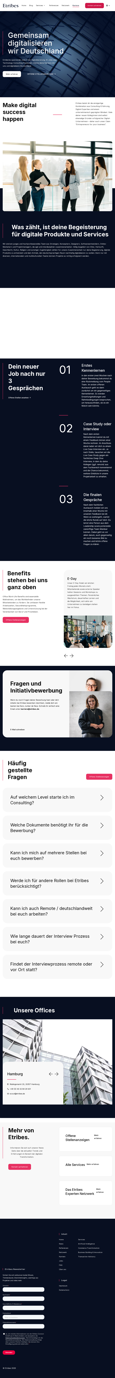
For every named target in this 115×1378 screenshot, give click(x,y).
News (61, 1244)
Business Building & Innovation (90, 1252)
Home (24, 5)
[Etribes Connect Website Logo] (10, 5)
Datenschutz (64, 1290)
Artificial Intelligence (86, 1244)
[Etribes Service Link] (41, 5)
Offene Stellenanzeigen (16, 620)
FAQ (60, 1265)
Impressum (63, 1286)
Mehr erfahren (12, 74)
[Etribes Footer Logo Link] (13, 1235)
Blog (31, 5)
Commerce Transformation (89, 1248)
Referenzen (54, 5)
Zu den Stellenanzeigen (15, 271)
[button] (41, 5)
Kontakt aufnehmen (94, 5)
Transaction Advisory (86, 1257)
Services (81, 1239)
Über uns (62, 1269)
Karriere (76, 5)
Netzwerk (65, 5)
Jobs (61, 1261)
